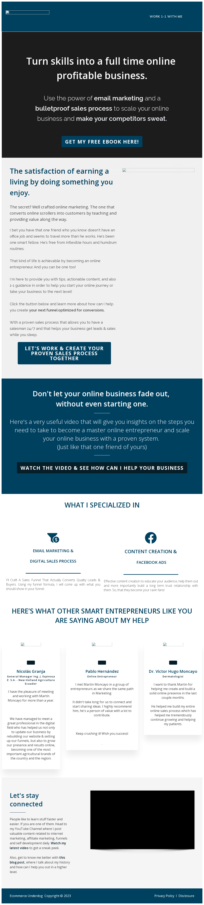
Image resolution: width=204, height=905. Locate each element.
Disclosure (186, 896)
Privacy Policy (164, 896)
